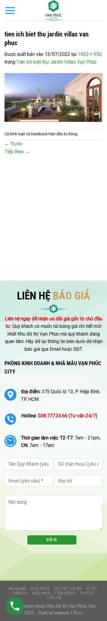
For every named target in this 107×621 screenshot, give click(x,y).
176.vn (76, 613)
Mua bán (17, 589)
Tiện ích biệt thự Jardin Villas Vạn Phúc (56, 62)
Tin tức (87, 593)
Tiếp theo (17, 151)
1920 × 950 (90, 54)
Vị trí (91, 589)
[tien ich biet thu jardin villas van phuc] (53, 97)
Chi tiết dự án (68, 589)
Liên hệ (54, 598)
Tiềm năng (65, 593)
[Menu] (10, 10)
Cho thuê (40, 589)
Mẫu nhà (41, 593)
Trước (13, 144)
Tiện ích (20, 593)
